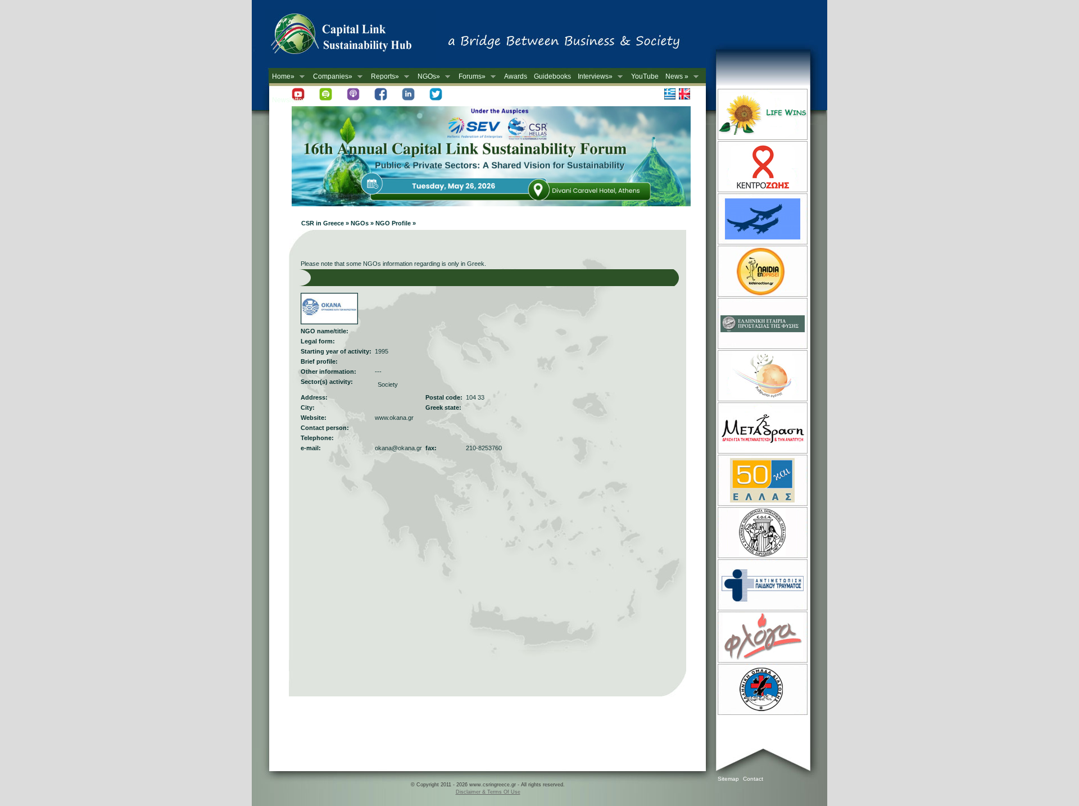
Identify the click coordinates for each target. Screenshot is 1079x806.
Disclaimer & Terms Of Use (488, 792)
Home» (281, 77)
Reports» (383, 77)
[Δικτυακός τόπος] (491, 204)
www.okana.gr (394, 417)
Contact (753, 779)
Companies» (331, 77)
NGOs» (427, 77)
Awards (515, 76)
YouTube (645, 76)
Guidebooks (552, 76)
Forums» (470, 77)
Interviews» (593, 77)
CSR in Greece (353, 36)
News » (675, 77)
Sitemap (728, 779)
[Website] (762, 138)
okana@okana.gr (398, 448)
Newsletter (288, 100)
